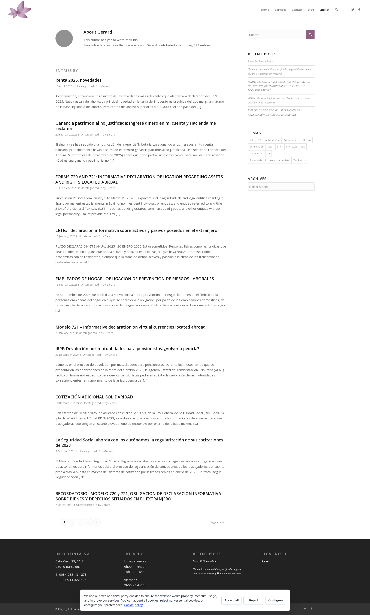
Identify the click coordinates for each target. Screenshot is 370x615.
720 (252, 140)
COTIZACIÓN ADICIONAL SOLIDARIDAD (94, 397)
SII (268, 153)
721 (259, 140)
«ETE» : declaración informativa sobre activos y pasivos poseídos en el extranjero (136, 230)
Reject (253, 600)
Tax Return (299, 160)
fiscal (270, 146)
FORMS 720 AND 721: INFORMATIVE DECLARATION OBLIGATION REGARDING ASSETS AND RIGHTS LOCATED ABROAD (139, 179)
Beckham (305, 140)
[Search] (336, 9)
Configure (275, 600)
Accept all (231, 600)
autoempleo (273, 140)
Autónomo (290, 140)
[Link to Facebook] (359, 9)
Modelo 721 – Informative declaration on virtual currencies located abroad (130, 327)
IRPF (279, 146)
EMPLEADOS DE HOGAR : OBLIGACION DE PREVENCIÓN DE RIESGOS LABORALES (134, 279)
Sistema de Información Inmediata (269, 160)
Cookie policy (133, 605)
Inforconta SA (79, 609)
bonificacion (257, 146)
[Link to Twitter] (353, 9)
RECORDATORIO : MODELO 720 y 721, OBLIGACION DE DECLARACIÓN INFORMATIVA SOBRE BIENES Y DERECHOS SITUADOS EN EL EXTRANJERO (138, 496)
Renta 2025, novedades (78, 80)
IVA (303, 146)
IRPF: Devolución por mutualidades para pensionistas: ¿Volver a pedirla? (127, 348)
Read (265, 561)
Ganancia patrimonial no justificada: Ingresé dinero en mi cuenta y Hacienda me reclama (135, 125)
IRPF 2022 (291, 146)
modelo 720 (256, 153)
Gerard (105, 86)
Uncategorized (85, 86)
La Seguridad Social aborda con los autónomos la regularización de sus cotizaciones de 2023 (139, 442)
